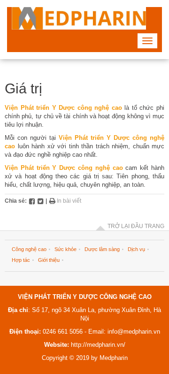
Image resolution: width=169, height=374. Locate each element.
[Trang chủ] (79, 18)
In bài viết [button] (68, 201)
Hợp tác (21, 260)
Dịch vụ (136, 249)
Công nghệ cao (29, 249)
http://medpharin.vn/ (98, 344)
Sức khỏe (65, 249)
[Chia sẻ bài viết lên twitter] (40, 201)
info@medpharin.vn (133, 331)
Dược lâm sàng (102, 249)
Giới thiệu (49, 260)
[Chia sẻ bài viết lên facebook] (32, 201)
